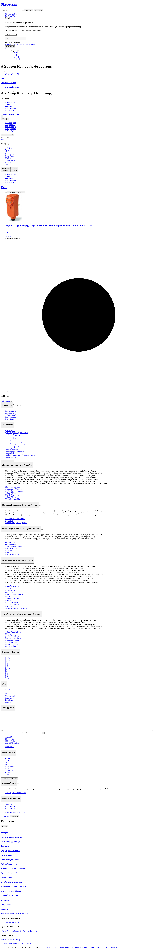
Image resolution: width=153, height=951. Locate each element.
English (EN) (14, 53)
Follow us (10, 931)
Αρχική (3, 78)
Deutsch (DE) (15, 59)
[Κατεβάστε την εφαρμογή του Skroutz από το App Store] (5, 940)
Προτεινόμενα (10, 102)
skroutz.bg (27, 943)
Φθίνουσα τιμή (10, 106)
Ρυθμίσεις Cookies (94, 947)
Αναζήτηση (28, 10)
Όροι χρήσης (51, 947)
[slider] (2, 730)
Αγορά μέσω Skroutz (10, 850)
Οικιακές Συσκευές (8, 83)
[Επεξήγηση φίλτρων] (40, 505)
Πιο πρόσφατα (10, 108)
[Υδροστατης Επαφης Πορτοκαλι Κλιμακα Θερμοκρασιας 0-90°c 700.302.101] (78, 207)
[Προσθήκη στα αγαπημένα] (6, 192)
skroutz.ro (12, 943)
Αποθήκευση (10, 46)
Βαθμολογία (9, 110)
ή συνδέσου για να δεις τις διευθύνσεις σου (20, 44)
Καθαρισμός (6, 168)
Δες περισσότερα (7, 461)
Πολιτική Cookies (80, 947)
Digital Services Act (110, 947)
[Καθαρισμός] (23, 10)
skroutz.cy (4, 943)
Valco (3, 139)
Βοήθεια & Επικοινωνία (12, 882)
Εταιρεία (5, 900)
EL (6, 49)
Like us (4, 931)
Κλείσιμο (4, 826)
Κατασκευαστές (7, 135)
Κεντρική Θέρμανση (10, 87)
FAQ (44, 947)
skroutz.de (19, 943)
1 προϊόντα (14, 816)
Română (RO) (15, 55)
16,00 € (8, 236)
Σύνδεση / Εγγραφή (12, 16)
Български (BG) (16, 57)
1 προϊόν (14, 168)
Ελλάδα (8, 18)
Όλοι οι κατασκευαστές (9, 779)
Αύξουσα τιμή (10, 104)
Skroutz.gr (9, 4)
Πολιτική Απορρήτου (65, 947)
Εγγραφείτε (18, 931)
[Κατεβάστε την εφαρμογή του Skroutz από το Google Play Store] (15, 940)
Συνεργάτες (6, 832)
